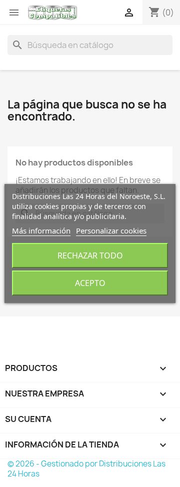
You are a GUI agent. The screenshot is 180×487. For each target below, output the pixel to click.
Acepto (90, 283)
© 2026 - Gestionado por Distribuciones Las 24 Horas (87, 468)
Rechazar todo (90, 255)
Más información (41, 231)
